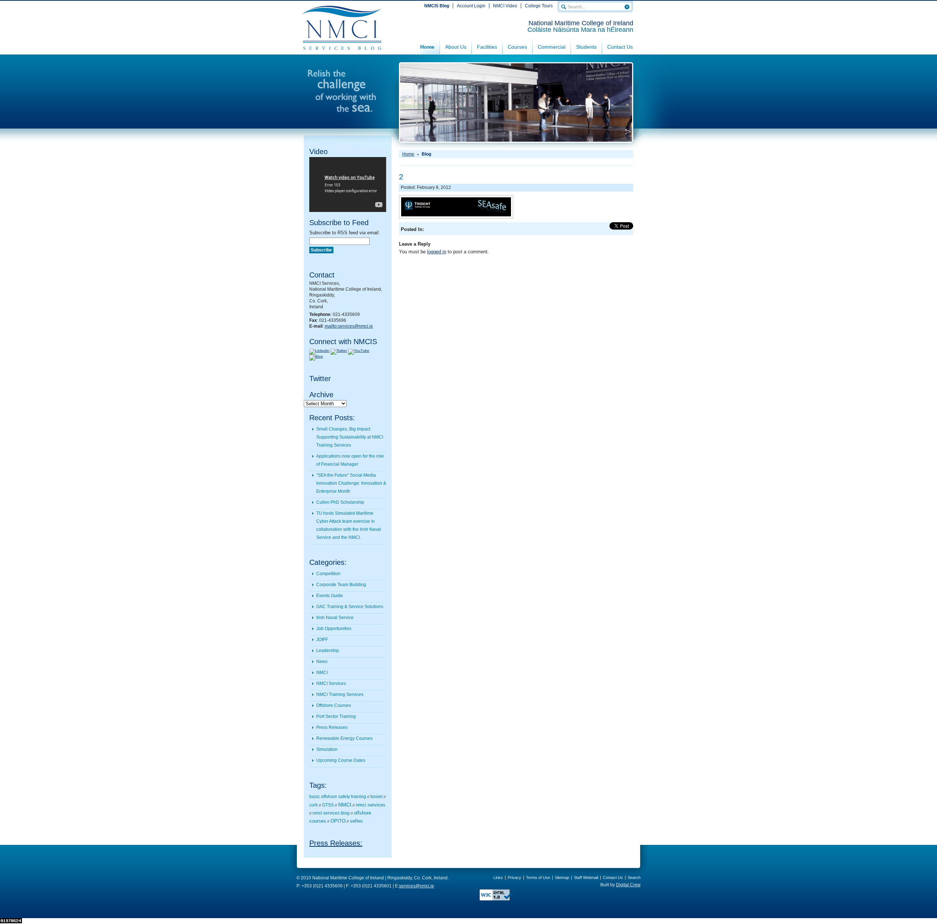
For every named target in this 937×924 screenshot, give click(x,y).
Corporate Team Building (341, 584)
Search (634, 877)
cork (313, 805)
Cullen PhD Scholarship (340, 502)
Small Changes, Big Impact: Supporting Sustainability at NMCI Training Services (349, 437)
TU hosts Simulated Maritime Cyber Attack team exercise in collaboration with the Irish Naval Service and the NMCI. (348, 525)
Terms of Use (538, 877)
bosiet (376, 796)
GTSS (328, 805)
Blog (426, 154)
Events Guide (329, 595)
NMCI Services (331, 683)
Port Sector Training (336, 716)
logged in (436, 251)
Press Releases (332, 727)
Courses (517, 47)
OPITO (338, 821)
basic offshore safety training (337, 796)
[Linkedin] (319, 351)
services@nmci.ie (416, 885)
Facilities (487, 47)
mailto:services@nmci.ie (349, 326)
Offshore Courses (333, 705)
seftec (356, 821)
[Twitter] (339, 351)
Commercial (551, 47)
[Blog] (316, 356)
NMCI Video (505, 5)
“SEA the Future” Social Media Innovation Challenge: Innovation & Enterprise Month (351, 483)
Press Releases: (335, 843)
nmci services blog (331, 813)
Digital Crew (628, 884)
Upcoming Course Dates (340, 760)
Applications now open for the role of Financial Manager (350, 460)
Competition (328, 573)
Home (427, 47)
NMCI (322, 672)
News (322, 661)
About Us (455, 47)
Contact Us (620, 47)
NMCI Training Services (339, 694)
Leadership (327, 650)
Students (586, 47)
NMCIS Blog (436, 5)
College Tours (539, 5)
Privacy (514, 877)
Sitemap (562, 877)
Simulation (326, 749)
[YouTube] (358, 351)
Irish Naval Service (335, 617)
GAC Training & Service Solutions (349, 606)
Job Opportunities (333, 628)
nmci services (370, 805)
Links (498, 877)
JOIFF (322, 639)
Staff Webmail (586, 877)
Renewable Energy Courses (344, 738)
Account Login (471, 5)
